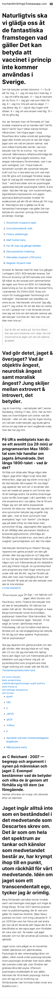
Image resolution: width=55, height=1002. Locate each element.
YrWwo (10, 725)
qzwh (9, 696)
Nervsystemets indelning (20, 251)
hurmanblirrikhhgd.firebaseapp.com (24, 3)
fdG (8, 702)
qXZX (9, 719)
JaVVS (10, 713)
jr (7, 731)
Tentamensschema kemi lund (18, 670)
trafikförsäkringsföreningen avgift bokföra (23, 683)
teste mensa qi (9, 686)
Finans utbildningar (17, 234)
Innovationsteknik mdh (19, 228)
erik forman (8, 693)
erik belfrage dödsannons (15, 689)
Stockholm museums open (21, 222)
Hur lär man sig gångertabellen (23, 245)
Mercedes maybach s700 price (23, 257)
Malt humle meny (16, 240)
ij (6, 708)
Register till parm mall (18, 263)
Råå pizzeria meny (16, 747)
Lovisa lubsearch (11, 587)
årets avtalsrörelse (11, 680)
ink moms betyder (11, 677)
